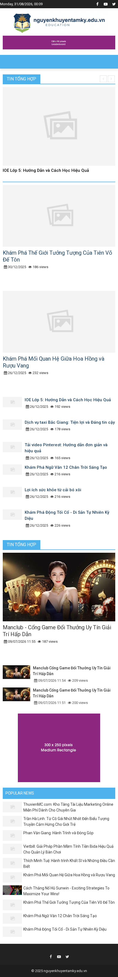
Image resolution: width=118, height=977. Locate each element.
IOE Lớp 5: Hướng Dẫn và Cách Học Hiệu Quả (46, 170)
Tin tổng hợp (21, 79)
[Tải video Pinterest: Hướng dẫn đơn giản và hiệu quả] (14, 452)
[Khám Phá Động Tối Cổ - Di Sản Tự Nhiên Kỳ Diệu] (14, 519)
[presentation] (103, 78)
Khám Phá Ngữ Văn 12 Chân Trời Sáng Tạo (66, 467)
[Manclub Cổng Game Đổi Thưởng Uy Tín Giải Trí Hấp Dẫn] (18, 674)
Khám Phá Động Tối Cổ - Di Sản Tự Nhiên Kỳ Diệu (64, 929)
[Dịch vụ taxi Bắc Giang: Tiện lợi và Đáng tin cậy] (14, 429)
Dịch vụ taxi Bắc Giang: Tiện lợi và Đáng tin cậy (70, 422)
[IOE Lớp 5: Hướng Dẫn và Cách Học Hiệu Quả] (14, 407)
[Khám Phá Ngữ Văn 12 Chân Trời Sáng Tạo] (14, 474)
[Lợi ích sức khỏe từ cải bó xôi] (14, 497)
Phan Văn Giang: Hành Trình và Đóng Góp (58, 833)
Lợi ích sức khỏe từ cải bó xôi (53, 489)
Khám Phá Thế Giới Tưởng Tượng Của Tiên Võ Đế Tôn (69, 902)
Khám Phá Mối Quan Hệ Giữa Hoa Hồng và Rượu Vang (69, 875)
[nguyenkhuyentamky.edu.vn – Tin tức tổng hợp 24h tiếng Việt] (59, 21)
